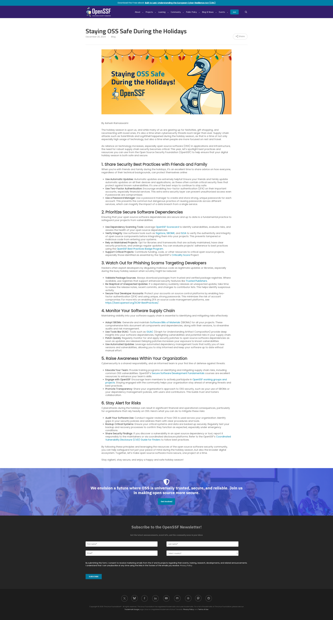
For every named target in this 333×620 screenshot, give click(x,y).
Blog (113, 36)
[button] (166, 501)
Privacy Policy (186, 565)
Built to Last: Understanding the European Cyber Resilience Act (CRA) (180, 2)
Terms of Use (203, 609)
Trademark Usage (131, 609)
